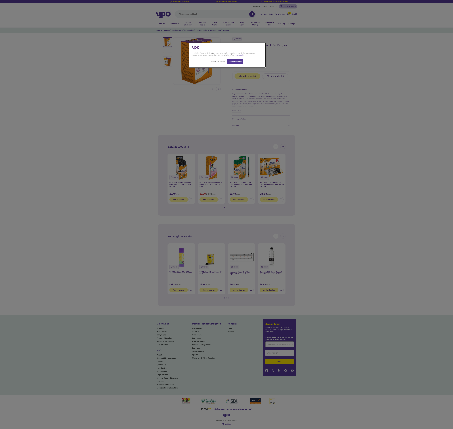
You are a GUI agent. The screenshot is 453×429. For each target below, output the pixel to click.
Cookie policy (239, 55)
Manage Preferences (218, 61)
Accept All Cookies (235, 61)
